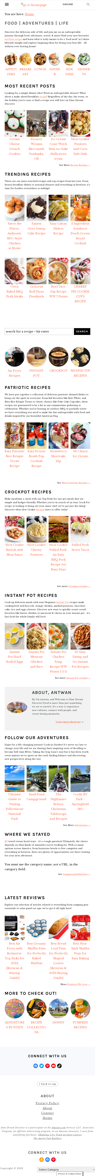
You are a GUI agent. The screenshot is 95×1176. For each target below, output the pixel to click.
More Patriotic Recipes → (76, 483)
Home (47, 1118)
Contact (47, 1113)
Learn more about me (68, 722)
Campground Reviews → (76, 874)
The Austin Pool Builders (47, 1138)
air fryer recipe (13, 39)
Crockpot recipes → (79, 586)
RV (6, 841)
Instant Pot (62, 602)
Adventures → (82, 825)
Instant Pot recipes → (78, 678)
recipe (43, 96)
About (47, 1108)
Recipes (40, 509)
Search (82, 331)
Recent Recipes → (80, 165)
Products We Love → (78, 984)
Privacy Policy (47, 1103)
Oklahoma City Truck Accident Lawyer (60, 1135)
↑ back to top (47, 1084)
